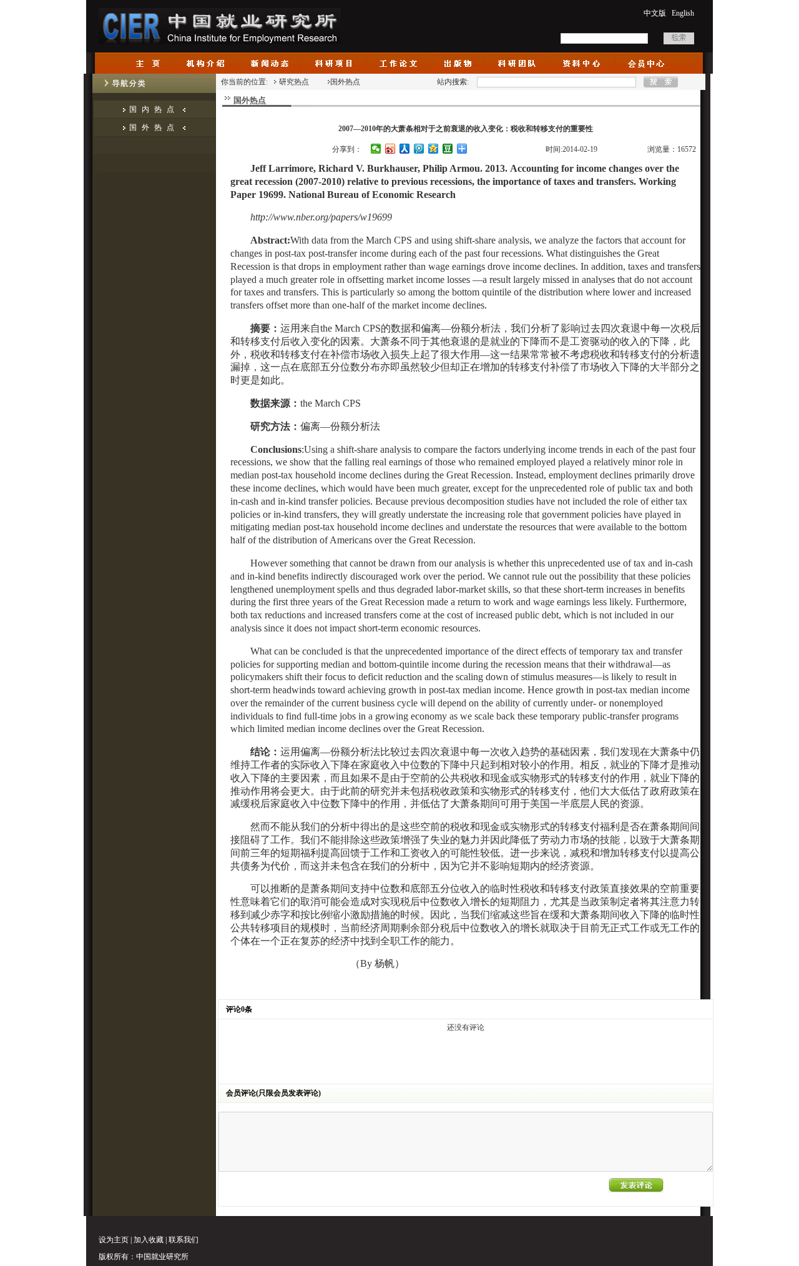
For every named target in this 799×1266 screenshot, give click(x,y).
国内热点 (154, 109)
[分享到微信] (376, 149)
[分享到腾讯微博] (419, 149)
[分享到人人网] (405, 149)
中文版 (655, 13)
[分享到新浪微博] (390, 149)
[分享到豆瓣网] (448, 149)
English (683, 13)
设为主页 (114, 1239)
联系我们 (184, 1239)
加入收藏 (149, 1239)
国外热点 (154, 127)
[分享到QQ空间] (433, 149)
